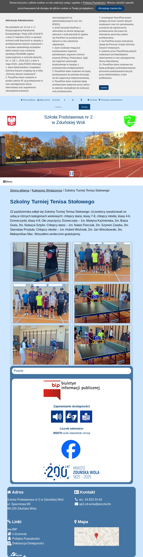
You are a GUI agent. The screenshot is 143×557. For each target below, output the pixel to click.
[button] (4, 154)
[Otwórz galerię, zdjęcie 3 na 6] (40, 303)
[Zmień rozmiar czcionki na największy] (81, 100)
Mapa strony (44, 100)
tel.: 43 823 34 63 (90, 499)
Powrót (18, 370)
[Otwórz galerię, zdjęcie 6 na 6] (102, 345)
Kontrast (93, 100)
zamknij (104, 88)
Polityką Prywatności (94, 2)
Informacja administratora (111, 100)
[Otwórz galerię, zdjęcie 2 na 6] (102, 262)
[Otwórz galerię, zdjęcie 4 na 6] (102, 303)
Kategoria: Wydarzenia (47, 190)
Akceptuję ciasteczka (110, 8)
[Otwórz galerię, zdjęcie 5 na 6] (40, 345)
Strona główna (28, 100)
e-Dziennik (19, 534)
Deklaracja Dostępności (28, 543)
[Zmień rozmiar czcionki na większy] (73, 100)
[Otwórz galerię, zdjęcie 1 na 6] (40, 262)
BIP (14, 529)
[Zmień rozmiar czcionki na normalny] (65, 100)
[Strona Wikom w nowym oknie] (16, 554)
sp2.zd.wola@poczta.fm (95, 504)
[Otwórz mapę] (96, 536)
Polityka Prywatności (26, 538)
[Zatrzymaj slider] (71, 173)
